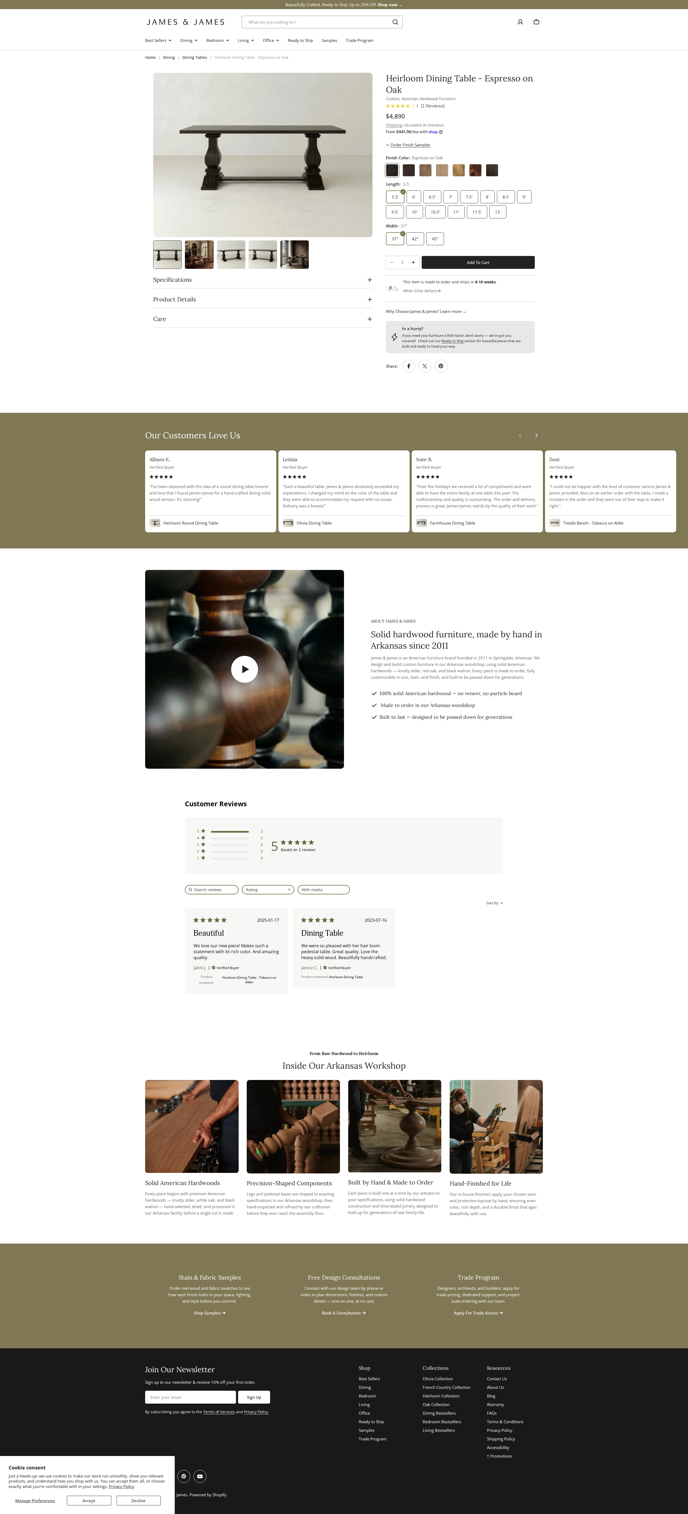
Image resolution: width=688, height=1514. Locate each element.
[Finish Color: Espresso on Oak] (392, 170)
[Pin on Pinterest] (441, 366)
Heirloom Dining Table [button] (346, 977)
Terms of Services (219, 1411)
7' (450, 197)
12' (498, 212)
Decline (138, 1500)
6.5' (432, 197)
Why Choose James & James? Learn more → (426, 311)
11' (456, 212)
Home (150, 57)
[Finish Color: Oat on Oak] (442, 170)
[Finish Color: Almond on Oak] (425, 170)
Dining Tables (194, 57)
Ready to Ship (453, 340)
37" (395, 238)
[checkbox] (324, 889)
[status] (212, 889)
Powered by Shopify (208, 1494)
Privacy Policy (121, 1486)
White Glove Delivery (420, 290)
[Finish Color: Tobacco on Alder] (475, 170)
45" (435, 238)
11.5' (477, 212)
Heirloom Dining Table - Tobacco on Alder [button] (249, 979)
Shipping (394, 125)
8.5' (506, 197)
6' (413, 197)
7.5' (469, 197)
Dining (169, 57)
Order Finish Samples (410, 144)
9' (524, 197)
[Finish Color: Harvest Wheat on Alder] (459, 170)
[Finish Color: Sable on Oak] (409, 170)
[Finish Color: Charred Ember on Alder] (492, 170)
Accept (89, 1500)
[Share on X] (424, 366)
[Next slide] (536, 435)
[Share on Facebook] (408, 366)
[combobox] (322, 22)
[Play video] (244, 669)
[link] (230, 859)
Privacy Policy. (256, 1411)
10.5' (435, 212)
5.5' (395, 197)
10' (414, 212)
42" (415, 238)
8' (487, 197)
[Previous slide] (520, 435)
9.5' (395, 212)
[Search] (395, 22)
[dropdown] (268, 889)
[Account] (520, 22)
